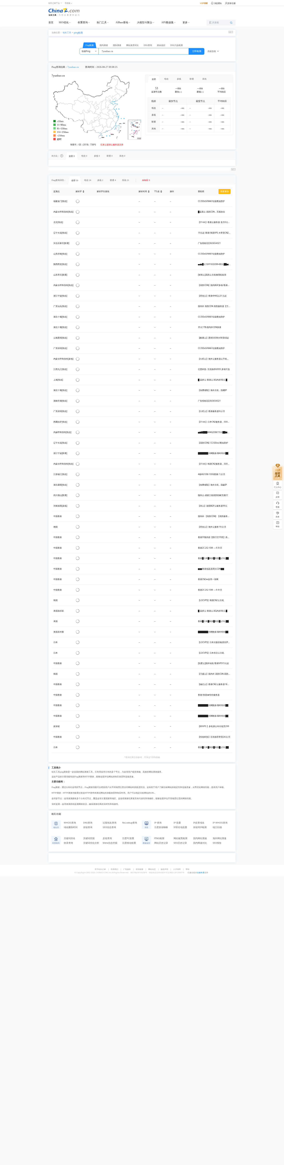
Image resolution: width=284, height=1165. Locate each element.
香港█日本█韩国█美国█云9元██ (213, 558)
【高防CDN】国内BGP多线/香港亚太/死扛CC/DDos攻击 (223, 285)
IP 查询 (158, 822)
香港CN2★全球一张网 (208, 579)
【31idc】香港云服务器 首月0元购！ (215, 222)
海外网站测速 (219, 838)
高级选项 (211, 51)
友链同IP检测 (200, 827)
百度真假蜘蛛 (161, 827)
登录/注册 (231, 3)
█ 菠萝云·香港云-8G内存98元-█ (212, 379)
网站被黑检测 (180, 838)
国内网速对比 (200, 842)
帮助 (187, 869)
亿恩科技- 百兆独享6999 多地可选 (214, 369)
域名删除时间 (71, 827)
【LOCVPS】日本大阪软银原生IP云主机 (216, 642)
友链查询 (87, 827)
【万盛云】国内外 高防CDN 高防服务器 (216, 674)
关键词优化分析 (91, 842)
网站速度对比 (132, 45)
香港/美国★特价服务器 (209, 695)
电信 (166, 79)
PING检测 (159, 838)
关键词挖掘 (89, 838)
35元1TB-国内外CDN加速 (209, 327)
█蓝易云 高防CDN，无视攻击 (211, 211)
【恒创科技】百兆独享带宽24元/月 (214, 737)
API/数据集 (167, 22)
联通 (192, 79)
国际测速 (117, 45)
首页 (50, 22)
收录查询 (68, 842)
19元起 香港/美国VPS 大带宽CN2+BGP (216, 232)
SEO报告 (217, 842)
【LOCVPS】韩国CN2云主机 (211, 600)
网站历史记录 (161, 842)
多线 (179, 79)
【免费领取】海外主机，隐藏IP (212, 390)
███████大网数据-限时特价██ (213, 453)
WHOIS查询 (70, 822)
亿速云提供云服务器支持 (111, 144)
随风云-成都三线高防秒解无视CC (213, 495)
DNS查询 (148, 45)
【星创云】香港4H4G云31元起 (212, 295)
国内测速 (104, 45)
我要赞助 (224, 191)
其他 (204, 79)
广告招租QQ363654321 (209, 243)
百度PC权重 (128, 838)
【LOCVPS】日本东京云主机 (211, 653)
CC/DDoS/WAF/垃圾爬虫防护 (211, 201)
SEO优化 (64, 22)
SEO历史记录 (180, 842)
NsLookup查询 (129, 822)
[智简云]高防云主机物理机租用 (212, 274)
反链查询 (107, 838)
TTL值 (156, 191)
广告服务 (127, 869)
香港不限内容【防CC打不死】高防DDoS (216, 537)
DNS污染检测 (176, 45)
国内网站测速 (200, 838)
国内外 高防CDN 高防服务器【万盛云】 (216, 306)
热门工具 (102, 22)
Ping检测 (89, 45)
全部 (154, 79)
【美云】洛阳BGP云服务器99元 (212, 506)
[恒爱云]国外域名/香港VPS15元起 (213, 663)
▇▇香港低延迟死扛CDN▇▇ (211, 569)
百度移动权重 (129, 842)
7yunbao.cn (73, 67)
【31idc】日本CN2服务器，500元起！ (216, 421)
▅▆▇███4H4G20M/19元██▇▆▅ (215, 432)
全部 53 (74, 180)
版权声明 (164, 869)
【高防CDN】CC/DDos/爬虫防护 (213, 443)
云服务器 (200, 872)
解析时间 (143, 191)
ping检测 (78, 32)
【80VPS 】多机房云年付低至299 (213, 726)
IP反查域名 (198, 822)
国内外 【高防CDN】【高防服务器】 (215, 516)
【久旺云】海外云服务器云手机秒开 (214, 358)
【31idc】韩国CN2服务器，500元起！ (216, 464)
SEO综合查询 (109, 827)
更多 (185, 22)
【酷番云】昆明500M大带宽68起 (213, 337)
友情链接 (139, 869)
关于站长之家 (100, 869)
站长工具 (67, 32)
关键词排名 (69, 838)
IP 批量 (177, 822)
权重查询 (83, 22)
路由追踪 (161, 45)
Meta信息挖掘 (110, 842)
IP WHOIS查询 (220, 822)
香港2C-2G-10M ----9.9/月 (210, 548)
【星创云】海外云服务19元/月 (212, 527)
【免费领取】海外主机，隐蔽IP (212, 485)
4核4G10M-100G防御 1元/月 (211, 474)
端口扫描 (217, 827)
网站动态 (152, 869)
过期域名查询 (109, 822)
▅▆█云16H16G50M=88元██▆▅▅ (215, 264)
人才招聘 (177, 869)
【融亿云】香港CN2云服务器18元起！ (215, 684)
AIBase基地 (122, 22)
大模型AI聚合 (144, 22)
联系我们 (114, 869)
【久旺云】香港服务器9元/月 (211, 411)
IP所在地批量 (180, 827)
